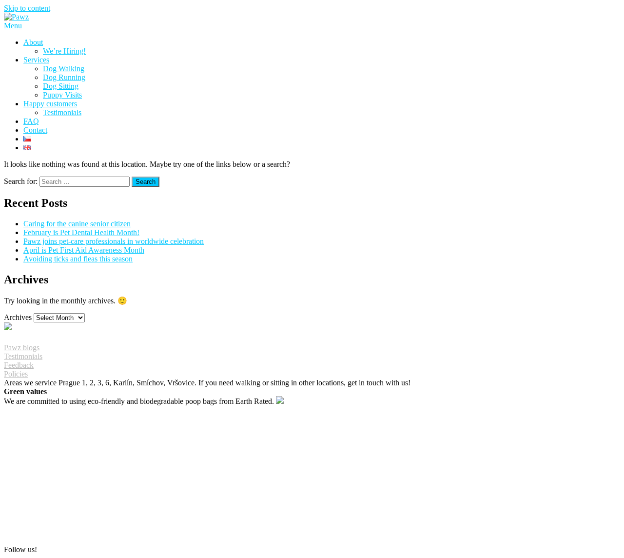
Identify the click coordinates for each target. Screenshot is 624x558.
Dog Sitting (60, 86)
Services (36, 60)
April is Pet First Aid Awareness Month (83, 250)
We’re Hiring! (64, 51)
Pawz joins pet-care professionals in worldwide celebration (113, 241)
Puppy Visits (62, 95)
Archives (18, 317)
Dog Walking (63, 68)
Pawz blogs (21, 347)
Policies (16, 374)
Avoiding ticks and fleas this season (78, 259)
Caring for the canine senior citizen (77, 223)
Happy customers (50, 104)
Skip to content (27, 8)
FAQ (31, 121)
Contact (35, 130)
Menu (13, 25)
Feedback (19, 365)
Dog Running (64, 77)
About (33, 42)
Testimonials (62, 112)
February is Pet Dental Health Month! (81, 232)
